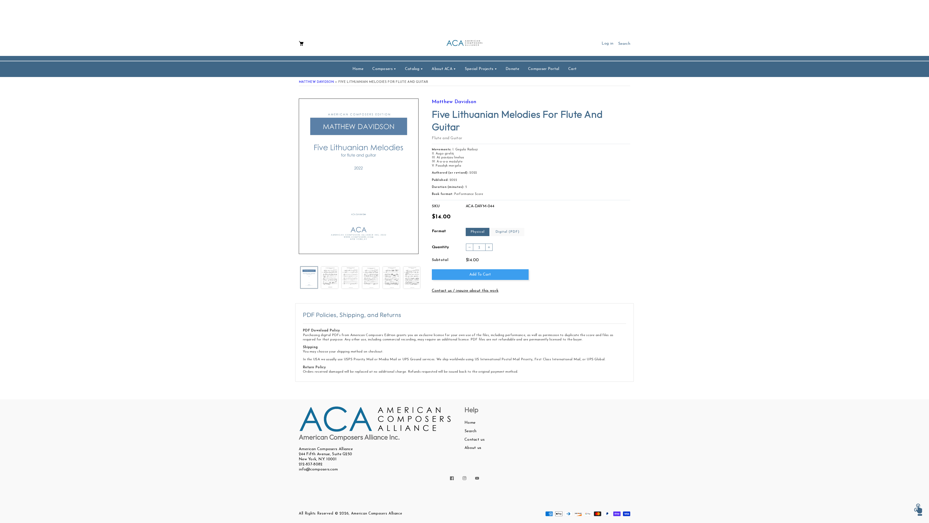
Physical (478, 232)
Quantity (440, 247)
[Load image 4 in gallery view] (371, 278)
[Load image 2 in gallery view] (330, 278)
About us (472, 448)
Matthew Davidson (316, 82)
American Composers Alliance (376, 513)
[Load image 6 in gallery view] (412, 278)
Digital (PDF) (507, 232)
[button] (301, 43)
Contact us (474, 440)
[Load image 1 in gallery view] (309, 278)
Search (470, 431)
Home (469, 423)
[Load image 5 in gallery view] (391, 278)
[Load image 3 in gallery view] (350, 278)
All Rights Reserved (316, 513)
